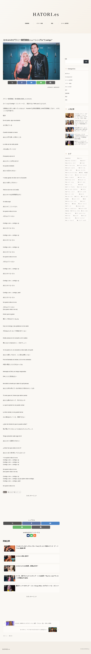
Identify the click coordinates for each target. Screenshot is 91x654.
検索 (66, 58)
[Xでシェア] (12, 82)
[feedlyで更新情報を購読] (31, 535)
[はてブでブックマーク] (31, 82)
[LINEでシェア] (41, 82)
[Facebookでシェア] (21, 82)
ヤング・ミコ (17, 492)
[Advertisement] (31, 92)
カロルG (11, 492)
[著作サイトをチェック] (28, 535)
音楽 (5, 492)
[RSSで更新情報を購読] (34, 535)
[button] (50, 82)
